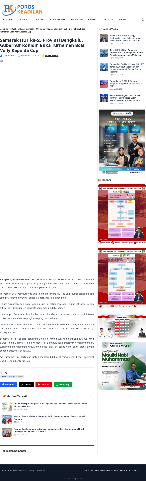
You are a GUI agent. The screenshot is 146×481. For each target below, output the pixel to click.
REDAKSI (88, 470)
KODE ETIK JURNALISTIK (132, 470)
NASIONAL (8, 19)
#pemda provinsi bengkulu (12, 376)
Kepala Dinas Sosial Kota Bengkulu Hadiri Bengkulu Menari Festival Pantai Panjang (49, 417)
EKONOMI (108, 19)
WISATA (122, 19)
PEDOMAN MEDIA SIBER (106, 470)
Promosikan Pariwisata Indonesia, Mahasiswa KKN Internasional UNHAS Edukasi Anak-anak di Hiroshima (49, 430)
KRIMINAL (93, 19)
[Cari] (142, 19)
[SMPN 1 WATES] (122, 366)
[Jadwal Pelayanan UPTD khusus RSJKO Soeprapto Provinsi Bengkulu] (122, 326)
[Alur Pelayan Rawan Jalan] (122, 214)
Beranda (4, 29)
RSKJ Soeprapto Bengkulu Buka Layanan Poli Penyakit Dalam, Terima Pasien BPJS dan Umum (50, 405)
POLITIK (39, 19)
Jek (80, 479)
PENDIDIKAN (76, 19)
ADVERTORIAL (17, 29)
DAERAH (23, 19)
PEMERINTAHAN (57, 19)
